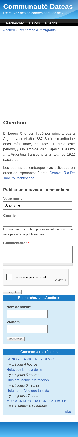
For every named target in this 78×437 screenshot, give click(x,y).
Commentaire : (16, 243)
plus (68, 411)
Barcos (34, 23)
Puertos (51, 23)
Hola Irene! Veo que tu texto (27, 390)
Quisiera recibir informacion (27, 380)
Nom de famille (18, 307)
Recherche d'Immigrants (37, 30)
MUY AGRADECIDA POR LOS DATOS (36, 401)
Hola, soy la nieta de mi (24, 369)
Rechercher (15, 23)
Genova (55, 173)
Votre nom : (12, 198)
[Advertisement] (39, 76)
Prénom (13, 322)
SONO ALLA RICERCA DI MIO (30, 359)
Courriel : (10, 215)
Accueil (9, 30)
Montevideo (25, 178)
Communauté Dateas (38, 6)
